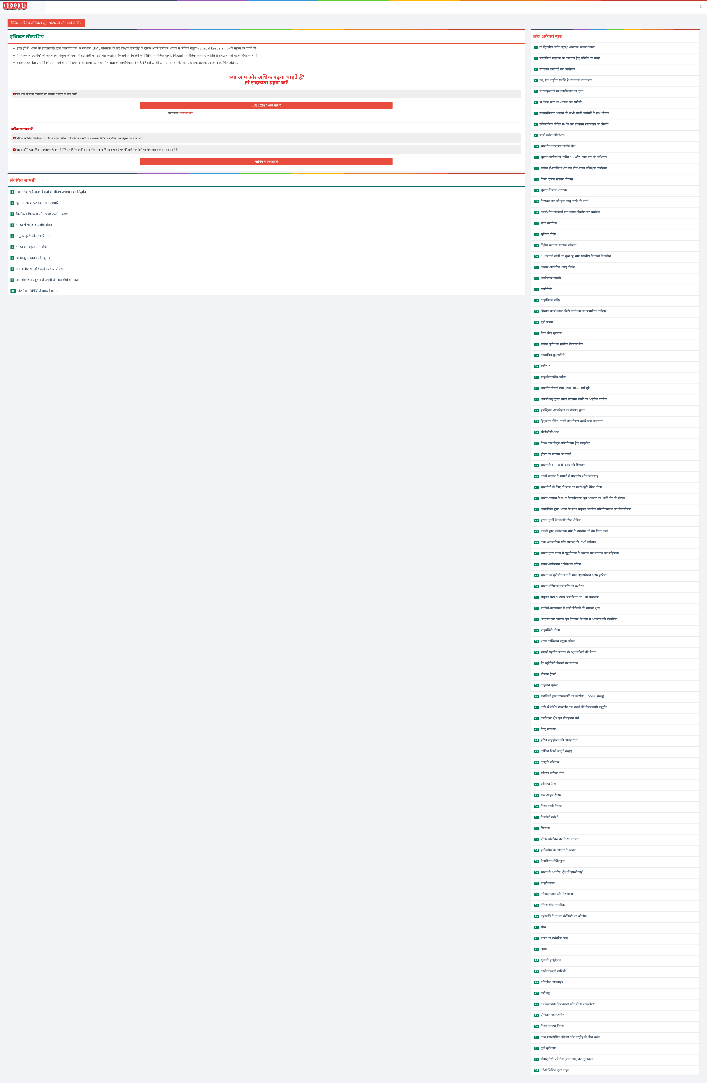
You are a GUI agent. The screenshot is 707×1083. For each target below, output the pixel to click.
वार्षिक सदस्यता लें (266, 161)
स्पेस (540, 927)
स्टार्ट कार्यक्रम (546, 223)
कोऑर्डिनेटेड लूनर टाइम (552, 1070)
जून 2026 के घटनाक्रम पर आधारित (36, 202)
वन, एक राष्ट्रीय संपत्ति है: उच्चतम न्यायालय (563, 80)
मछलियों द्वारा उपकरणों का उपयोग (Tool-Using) (569, 696)
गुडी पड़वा (544, 322)
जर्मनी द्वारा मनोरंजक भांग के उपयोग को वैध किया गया (571, 531)
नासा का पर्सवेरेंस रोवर (551, 938)
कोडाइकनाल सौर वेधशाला (554, 894)
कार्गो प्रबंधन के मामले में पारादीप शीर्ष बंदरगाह (566, 476)
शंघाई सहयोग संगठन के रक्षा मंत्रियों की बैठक (565, 652)
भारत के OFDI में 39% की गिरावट (560, 465)
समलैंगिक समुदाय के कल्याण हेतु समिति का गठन (567, 58)
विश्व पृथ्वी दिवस (548, 806)
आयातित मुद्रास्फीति (550, 355)
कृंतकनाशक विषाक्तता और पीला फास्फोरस (565, 1004)
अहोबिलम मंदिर (547, 300)
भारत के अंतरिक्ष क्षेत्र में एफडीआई (559, 872)
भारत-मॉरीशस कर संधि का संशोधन (559, 586)
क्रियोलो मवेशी (546, 817)
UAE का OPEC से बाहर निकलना (35, 290)
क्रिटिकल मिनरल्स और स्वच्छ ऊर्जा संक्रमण (40, 214)
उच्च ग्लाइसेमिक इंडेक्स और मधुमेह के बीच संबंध (567, 1037)
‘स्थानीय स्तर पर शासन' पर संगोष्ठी (558, 102)
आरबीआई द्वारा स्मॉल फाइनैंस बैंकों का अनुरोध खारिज (571, 399)
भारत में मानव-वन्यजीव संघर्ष (32, 224)
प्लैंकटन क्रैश (545, 784)
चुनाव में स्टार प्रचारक (551, 190)
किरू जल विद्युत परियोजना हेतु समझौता (562, 443)
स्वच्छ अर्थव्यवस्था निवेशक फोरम (558, 564)
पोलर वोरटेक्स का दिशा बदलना (557, 839)
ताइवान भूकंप (546, 685)
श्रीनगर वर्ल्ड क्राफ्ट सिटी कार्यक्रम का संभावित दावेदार (570, 311)
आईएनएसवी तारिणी (550, 971)
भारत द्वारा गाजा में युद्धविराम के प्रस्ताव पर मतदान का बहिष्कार (577, 553)
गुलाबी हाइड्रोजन (548, 960)
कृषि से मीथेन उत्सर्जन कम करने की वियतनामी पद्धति (571, 707)
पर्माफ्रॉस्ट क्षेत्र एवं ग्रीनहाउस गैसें (557, 718)
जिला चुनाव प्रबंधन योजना (554, 179)
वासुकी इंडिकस (547, 762)
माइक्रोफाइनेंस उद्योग (550, 377)
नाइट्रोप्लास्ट (545, 883)
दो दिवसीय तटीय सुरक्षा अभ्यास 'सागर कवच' (565, 47)
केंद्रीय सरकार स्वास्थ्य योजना (555, 245)
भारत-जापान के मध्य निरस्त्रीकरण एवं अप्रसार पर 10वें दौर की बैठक (580, 498)
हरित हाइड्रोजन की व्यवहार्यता (556, 740)
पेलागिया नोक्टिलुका (550, 861)
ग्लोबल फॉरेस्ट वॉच (549, 773)
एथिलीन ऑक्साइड (549, 982)
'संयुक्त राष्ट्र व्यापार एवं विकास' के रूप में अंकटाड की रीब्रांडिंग (576, 619)
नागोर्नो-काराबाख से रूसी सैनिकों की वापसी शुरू (567, 608)
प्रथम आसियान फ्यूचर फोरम (555, 641)
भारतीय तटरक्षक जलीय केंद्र (555, 146)
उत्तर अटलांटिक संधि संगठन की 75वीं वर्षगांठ (565, 542)
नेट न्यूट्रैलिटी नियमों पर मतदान (556, 663)
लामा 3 (542, 949)
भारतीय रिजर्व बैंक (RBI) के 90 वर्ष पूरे (562, 388)
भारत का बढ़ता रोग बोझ (29, 246)
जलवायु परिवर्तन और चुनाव (31, 257)
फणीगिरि (543, 289)
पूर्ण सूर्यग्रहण (545, 1048)
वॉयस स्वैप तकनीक (550, 905)
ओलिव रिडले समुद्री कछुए (553, 751)
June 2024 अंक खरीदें (266, 105)
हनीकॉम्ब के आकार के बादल (555, 850)
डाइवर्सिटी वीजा (547, 630)
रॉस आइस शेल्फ (548, 795)
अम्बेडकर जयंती (548, 278)
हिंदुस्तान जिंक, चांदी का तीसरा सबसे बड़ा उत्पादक (569, 421)
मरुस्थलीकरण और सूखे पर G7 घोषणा (38, 269)
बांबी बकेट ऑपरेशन (549, 135)
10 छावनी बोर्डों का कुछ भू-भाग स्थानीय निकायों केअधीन (573, 256)
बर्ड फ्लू (542, 993)
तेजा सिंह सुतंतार (548, 333)
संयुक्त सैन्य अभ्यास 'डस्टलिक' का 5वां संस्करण (567, 597)
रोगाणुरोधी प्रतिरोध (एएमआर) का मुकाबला (564, 1059)
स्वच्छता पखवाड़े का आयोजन (555, 69)
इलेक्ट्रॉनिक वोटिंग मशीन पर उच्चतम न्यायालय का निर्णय (571, 124)
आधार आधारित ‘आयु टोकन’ (555, 267)
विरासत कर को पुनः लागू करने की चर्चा (561, 201)
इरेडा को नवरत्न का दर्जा (553, 454)
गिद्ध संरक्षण (545, 729)
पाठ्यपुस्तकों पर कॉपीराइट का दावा (559, 91)
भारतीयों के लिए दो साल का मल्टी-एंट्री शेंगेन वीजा (568, 487)
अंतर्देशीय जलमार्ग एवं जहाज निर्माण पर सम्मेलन (567, 212)
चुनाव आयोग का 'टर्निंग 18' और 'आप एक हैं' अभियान (571, 157)
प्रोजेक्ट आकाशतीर (549, 1015)
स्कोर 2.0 (543, 366)
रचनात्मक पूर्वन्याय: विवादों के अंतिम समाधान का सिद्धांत (49, 191)
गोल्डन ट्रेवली (545, 674)
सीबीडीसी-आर (547, 432)
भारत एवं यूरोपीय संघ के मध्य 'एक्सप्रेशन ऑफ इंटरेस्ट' (571, 575)
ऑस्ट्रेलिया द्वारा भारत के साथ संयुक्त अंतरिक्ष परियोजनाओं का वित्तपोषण (583, 509)
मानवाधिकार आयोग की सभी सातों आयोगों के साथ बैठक (572, 113)
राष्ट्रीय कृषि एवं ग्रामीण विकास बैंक (559, 344)
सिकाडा (542, 828)
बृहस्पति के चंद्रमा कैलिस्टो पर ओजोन (561, 916)
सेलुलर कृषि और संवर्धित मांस (32, 235)
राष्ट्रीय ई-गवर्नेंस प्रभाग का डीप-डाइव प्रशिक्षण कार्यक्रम (571, 168)
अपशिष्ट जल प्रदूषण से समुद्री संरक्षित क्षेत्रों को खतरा (46, 279)
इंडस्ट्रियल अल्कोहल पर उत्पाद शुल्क (560, 410)
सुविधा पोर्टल (545, 234)
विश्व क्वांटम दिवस (549, 1026)
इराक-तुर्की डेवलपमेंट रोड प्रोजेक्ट (558, 520)
